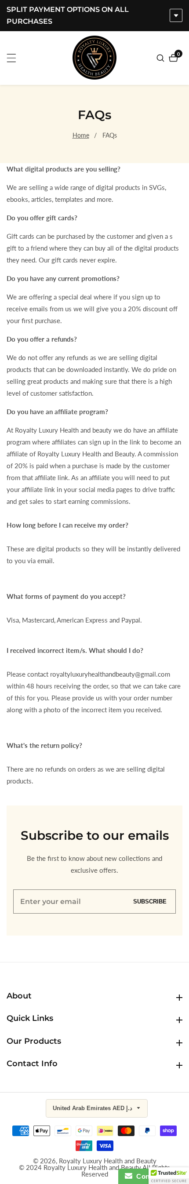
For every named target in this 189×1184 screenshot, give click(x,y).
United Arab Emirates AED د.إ (93, 1108)
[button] (169, 1175)
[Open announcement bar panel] (176, 15)
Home (81, 135)
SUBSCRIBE (150, 901)
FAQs (109, 135)
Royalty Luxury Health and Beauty (107, 1161)
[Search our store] (161, 58)
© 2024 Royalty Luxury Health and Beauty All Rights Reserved (94, 1170)
